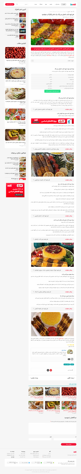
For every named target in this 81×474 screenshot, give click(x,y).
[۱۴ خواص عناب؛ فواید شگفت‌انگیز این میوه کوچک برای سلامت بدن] (69, 391)
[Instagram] (72, 359)
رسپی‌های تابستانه (36, 456)
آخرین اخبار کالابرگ (36, 455)
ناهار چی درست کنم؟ (22, 455)
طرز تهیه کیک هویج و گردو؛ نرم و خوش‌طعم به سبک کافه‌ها (36, 411)
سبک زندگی (57, 4)
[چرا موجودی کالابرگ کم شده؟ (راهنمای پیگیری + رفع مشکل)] (22, 20)
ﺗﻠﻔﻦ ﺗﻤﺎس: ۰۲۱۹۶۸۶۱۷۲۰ (10, 453)
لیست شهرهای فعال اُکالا (14, 173)
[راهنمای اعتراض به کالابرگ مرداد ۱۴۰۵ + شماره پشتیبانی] (22, 15)
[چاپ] (48, 370)
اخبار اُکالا (41, 4)
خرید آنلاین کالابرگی (67, 49)
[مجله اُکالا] (73, 4)
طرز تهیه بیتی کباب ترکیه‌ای (41, 239)
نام (75, 437)
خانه (72, 11)
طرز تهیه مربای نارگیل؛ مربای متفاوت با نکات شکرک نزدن (52, 397)
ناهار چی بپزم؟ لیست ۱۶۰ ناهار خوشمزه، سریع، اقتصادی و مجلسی (69, 411)
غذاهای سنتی (66, 364)
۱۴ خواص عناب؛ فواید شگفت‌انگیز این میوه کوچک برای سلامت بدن (69, 397)
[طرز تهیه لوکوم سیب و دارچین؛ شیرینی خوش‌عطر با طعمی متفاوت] (36, 391)
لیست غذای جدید (22, 456)
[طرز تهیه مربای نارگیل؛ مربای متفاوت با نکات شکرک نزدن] (52, 391)
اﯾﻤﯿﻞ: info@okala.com (10, 455)
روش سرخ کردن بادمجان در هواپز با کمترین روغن (47, 149)
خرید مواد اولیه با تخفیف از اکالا (52, 91)
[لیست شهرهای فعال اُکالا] (22, 175)
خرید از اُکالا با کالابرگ (10, 4)
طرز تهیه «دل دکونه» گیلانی (41, 309)
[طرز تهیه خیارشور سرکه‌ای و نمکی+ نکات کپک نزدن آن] (52, 405)
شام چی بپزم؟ (23, 453)
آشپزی (64, 4)
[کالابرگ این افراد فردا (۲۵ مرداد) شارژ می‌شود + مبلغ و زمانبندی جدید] (22, 25)
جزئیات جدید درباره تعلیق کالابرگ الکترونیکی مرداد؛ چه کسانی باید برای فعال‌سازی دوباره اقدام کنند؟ (11, 31)
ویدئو (46, 4)
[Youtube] (69, 359)
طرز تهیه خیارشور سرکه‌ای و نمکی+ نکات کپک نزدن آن (53, 411)
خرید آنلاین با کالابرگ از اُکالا (34, 453)
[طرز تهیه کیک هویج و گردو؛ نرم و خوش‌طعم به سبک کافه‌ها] (36, 405)
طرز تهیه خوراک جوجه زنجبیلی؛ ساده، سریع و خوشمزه (48, 270)
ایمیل (51, 437)
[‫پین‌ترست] (51, 370)
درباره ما (36, 4)
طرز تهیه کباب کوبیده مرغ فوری (42, 180)
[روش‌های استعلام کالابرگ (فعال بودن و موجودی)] (22, 37)
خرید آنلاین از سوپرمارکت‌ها (47, 455)
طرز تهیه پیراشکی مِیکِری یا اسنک (43, 292)
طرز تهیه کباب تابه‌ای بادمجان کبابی (43, 109)
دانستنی (51, 4)
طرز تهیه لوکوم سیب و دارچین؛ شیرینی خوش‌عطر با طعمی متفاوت (36, 397)
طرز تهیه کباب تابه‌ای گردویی (42, 216)
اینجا (39, 49)
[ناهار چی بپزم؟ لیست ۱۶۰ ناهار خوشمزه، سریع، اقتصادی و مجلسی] (69, 405)
